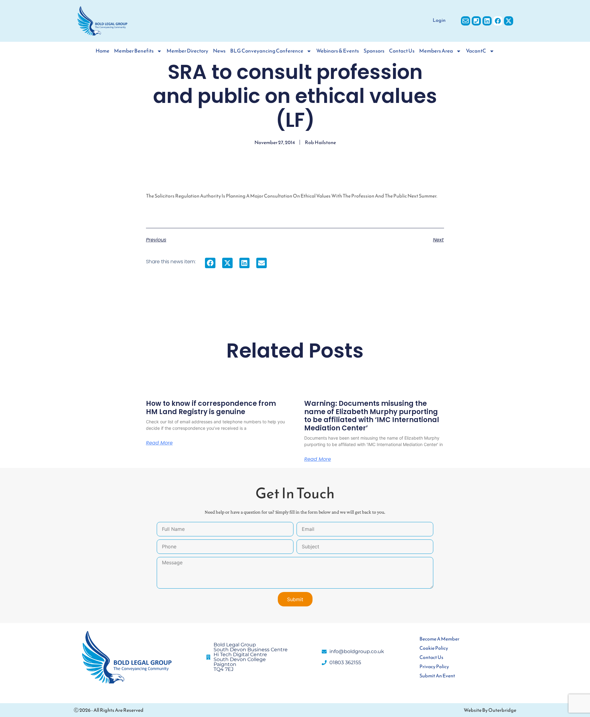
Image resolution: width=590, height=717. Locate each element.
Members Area (436, 51)
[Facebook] (497, 20)
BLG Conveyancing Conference (266, 51)
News (219, 51)
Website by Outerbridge (490, 710)
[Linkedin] (487, 20)
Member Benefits (134, 51)
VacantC (476, 51)
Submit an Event (437, 675)
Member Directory (187, 51)
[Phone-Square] (476, 20)
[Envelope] (465, 20)
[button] (210, 263)
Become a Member (439, 638)
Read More (159, 443)
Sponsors (374, 51)
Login (439, 20)
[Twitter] (508, 20)
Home (102, 51)
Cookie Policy (433, 648)
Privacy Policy (434, 666)
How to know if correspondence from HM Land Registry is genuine (211, 407)
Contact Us (402, 51)
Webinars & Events (337, 51)
